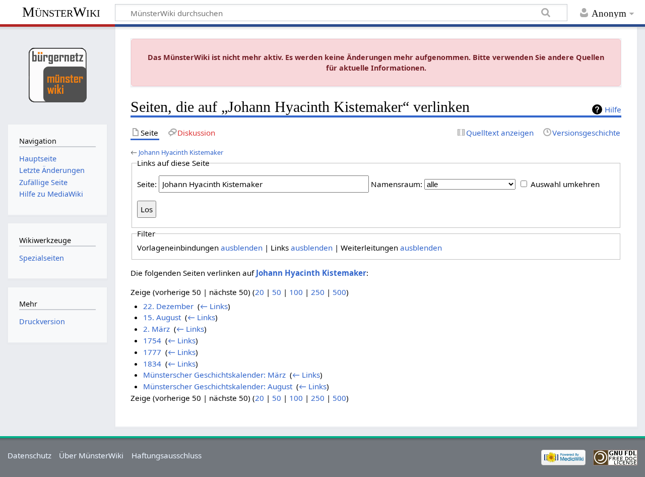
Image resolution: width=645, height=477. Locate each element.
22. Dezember (168, 306)
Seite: (147, 184)
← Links (214, 306)
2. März (156, 329)
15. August (162, 317)
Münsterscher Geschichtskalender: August (217, 386)
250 (318, 292)
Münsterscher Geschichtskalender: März (214, 375)
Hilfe (613, 109)
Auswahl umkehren (565, 184)
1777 (152, 352)
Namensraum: (396, 184)
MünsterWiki (61, 12)
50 (276, 292)
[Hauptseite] (57, 74)
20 (259, 292)
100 (296, 292)
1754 (152, 340)
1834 (152, 364)
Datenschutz (29, 455)
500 (339, 292)
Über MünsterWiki (91, 455)
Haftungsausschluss (167, 455)
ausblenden (242, 248)
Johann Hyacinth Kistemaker (181, 152)
